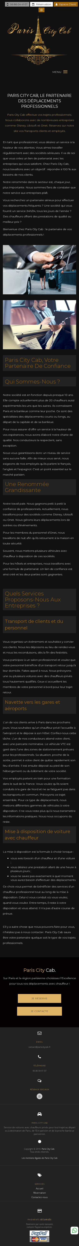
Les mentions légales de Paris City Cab (40, 1157)
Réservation (43, 4)
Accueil (39, 1188)
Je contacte (39, 1011)
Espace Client (66, 4)
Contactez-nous (39, 1197)
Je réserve (39, 998)
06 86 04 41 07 (17, 4)
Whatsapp (74, 1230)
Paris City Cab (48, 1148)
